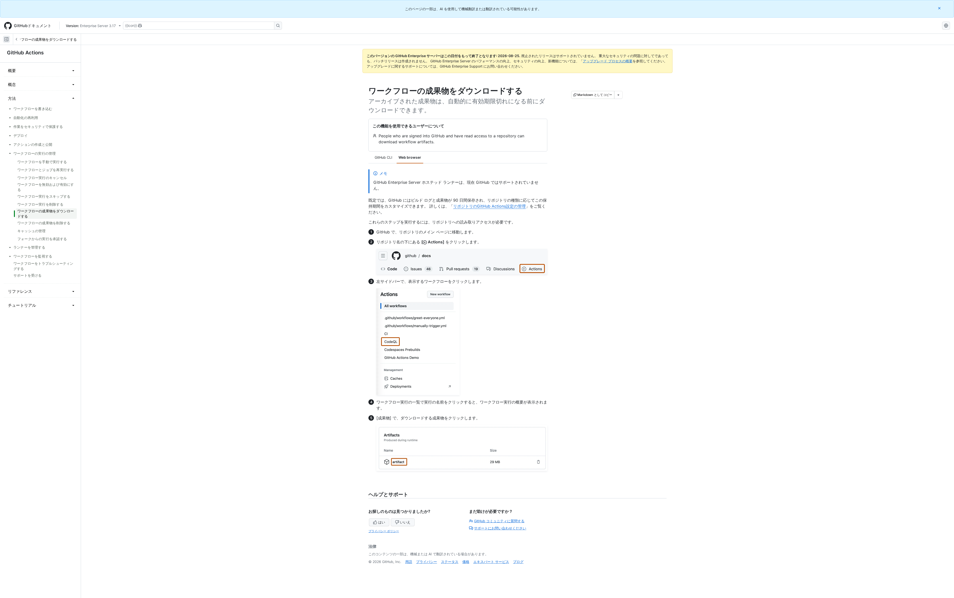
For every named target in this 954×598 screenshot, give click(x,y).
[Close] (940, 8)
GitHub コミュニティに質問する (499, 521)
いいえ (405, 522)
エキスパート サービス (491, 562)
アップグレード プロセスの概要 (608, 61)
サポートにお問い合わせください (500, 528)
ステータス (449, 562)
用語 (408, 562)
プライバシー (426, 562)
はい (381, 522)
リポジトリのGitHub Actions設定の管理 (489, 206)
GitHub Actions (25, 53)
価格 (465, 562)
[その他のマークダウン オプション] (618, 95)
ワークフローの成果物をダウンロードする (44, 39)
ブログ (518, 562)
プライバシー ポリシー (383, 531)
